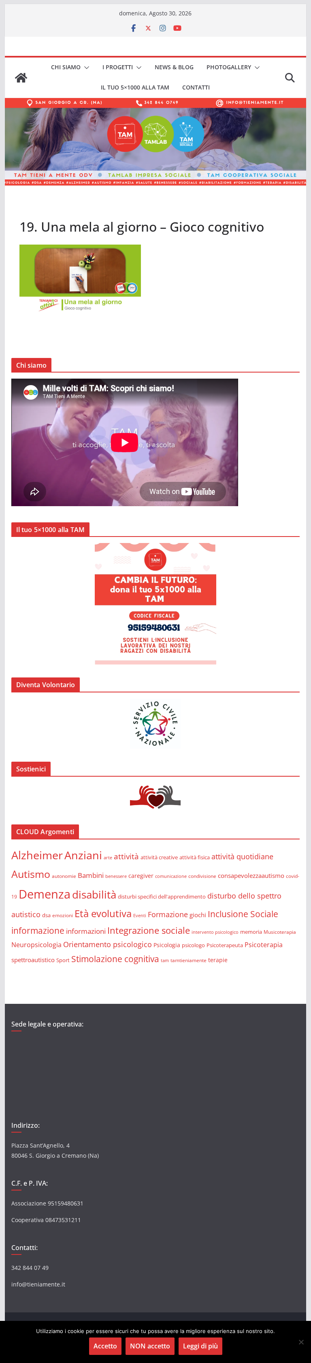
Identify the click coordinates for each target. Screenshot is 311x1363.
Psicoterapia (264, 944)
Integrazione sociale (148, 930)
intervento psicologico (215, 932)
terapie (218, 960)
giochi (198, 915)
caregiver (140, 876)
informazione (37, 930)
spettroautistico (33, 960)
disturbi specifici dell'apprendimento (162, 896)
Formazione (168, 914)
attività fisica (194, 857)
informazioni (86, 931)
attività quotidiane (242, 856)
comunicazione (171, 876)
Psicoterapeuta (225, 945)
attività (126, 856)
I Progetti (117, 67)
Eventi (139, 915)
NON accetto (150, 1346)
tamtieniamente (188, 960)
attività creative (159, 857)
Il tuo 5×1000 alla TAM (135, 87)
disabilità (94, 895)
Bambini (91, 875)
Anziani (83, 855)
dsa (46, 915)
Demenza (44, 894)
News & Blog (174, 67)
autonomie (64, 876)
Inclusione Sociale (243, 914)
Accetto (105, 1346)
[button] (85, 68)
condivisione (202, 876)
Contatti (196, 87)
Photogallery (229, 67)
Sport (63, 960)
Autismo (30, 874)
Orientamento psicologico (107, 944)
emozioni (62, 915)
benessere (116, 876)
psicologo (193, 945)
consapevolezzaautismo (251, 875)
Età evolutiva (103, 913)
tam (165, 960)
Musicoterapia (280, 932)
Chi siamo (66, 67)
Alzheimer (37, 855)
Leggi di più (200, 1346)
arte (108, 857)
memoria (251, 931)
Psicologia (166, 945)
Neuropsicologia (36, 944)
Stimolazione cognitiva (115, 959)
